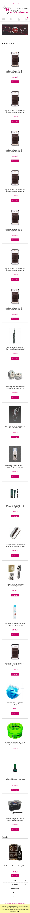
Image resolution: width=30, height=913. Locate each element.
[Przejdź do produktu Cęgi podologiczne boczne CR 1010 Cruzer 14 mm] (15, 414)
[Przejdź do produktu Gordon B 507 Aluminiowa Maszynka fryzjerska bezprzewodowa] (15, 572)
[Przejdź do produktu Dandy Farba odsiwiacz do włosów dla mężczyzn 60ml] (15, 493)
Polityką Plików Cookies (11, 907)
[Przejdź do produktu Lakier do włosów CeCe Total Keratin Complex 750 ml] (15, 612)
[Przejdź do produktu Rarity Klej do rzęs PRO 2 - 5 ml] (15, 767)
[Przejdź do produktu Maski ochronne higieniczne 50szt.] (15, 691)
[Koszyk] (26, 19)
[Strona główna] (15, 9)
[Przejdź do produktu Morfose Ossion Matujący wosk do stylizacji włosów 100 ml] (15, 730)
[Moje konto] (18, 19)
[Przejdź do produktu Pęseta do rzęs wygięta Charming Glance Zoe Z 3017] (15, 336)
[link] (15, 30)
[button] (4, 19)
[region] (15, 30)
